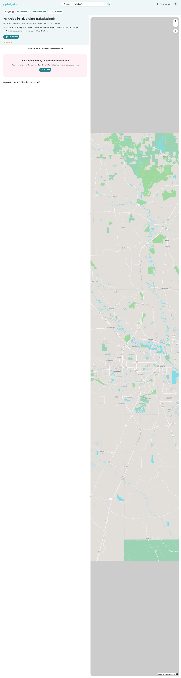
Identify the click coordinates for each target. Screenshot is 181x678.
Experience (24, 12)
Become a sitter (164, 4)
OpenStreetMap (170, 674)
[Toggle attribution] (177, 674)
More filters (56, 12)
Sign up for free (11, 37)
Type (10, 12)
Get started (45, 70)
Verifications (40, 12)
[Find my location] (175, 31)
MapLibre (161, 674)
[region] (134, 346)
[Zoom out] (175, 25)
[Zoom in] (175, 21)
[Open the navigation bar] (176, 4)
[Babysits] (10, 4)
